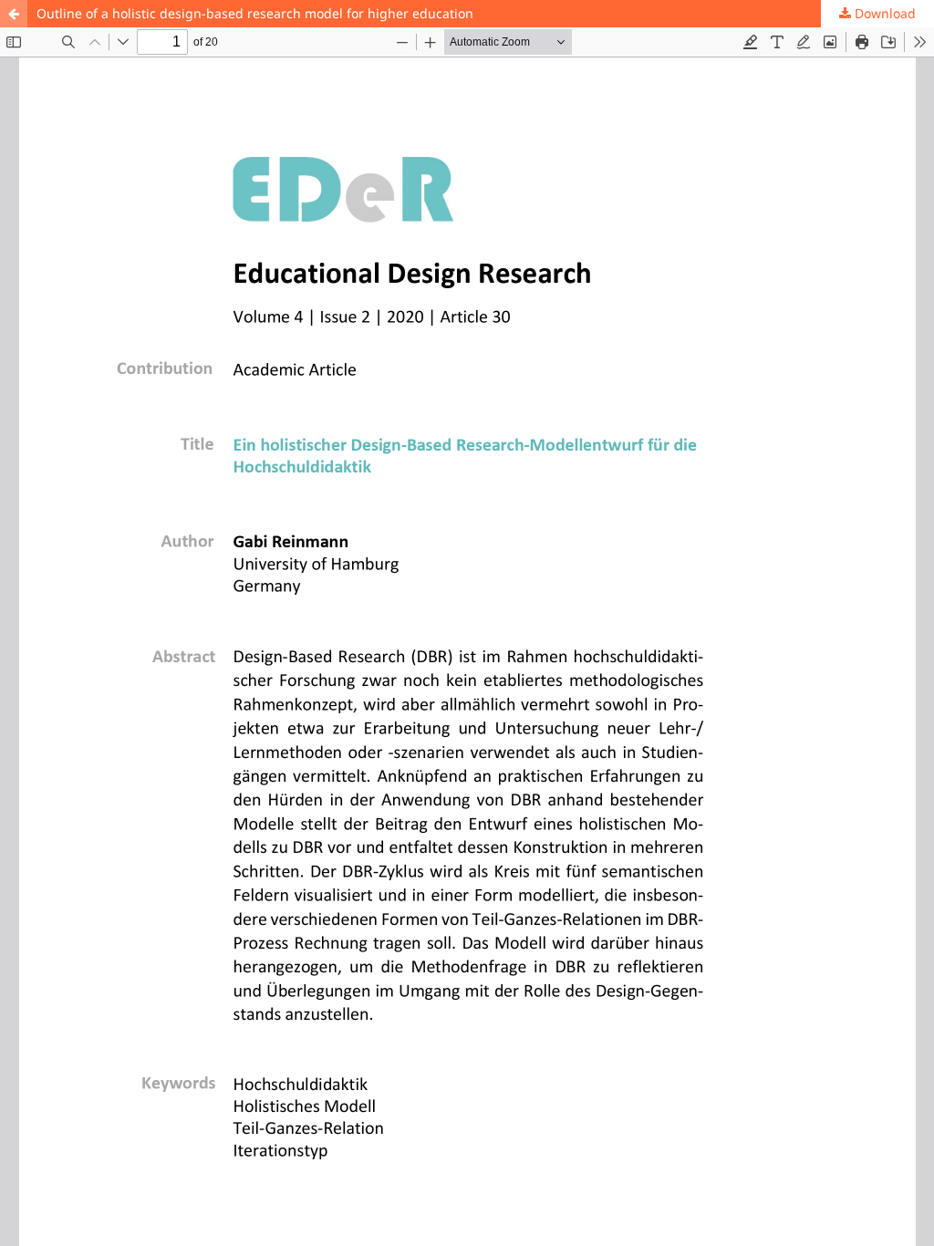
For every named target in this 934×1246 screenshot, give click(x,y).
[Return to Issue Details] (13, 13)
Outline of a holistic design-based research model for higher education (254, 13)
